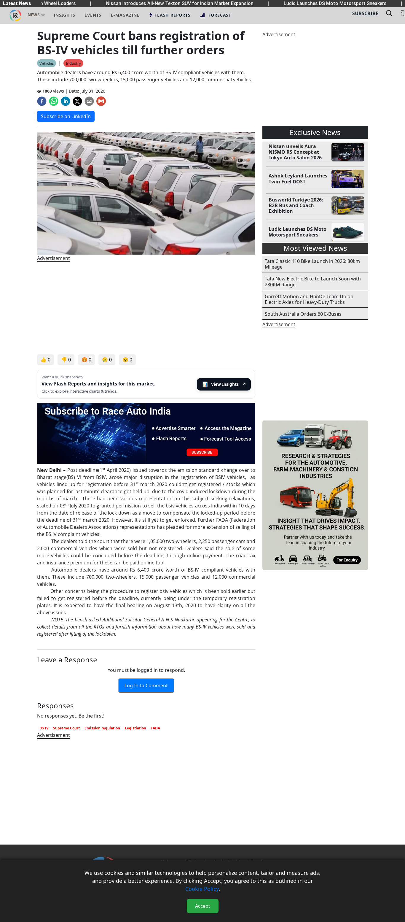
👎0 (66, 359)
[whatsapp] (53, 101)
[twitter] (77, 101)
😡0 (86, 359)
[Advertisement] (146, 308)
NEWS (34, 15)
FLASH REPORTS (172, 15)
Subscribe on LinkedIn (66, 116)
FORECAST (219, 15)
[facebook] (42, 101)
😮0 (127, 359)
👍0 (45, 359)
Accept (202, 906)
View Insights (224, 384)
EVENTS (92, 15)
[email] (89, 101)
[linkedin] (65, 101)
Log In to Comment (146, 685)
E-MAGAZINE (125, 15)
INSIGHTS (64, 15)
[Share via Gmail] (101, 101)
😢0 (107, 359)
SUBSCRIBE (365, 13)
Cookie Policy (202, 888)
